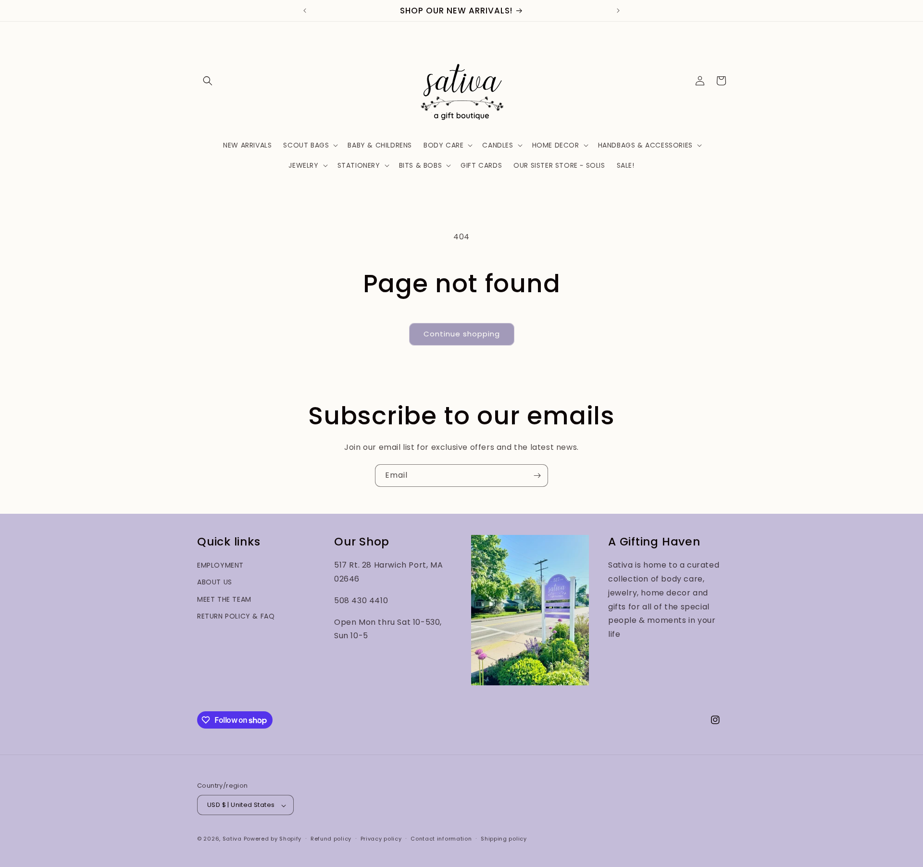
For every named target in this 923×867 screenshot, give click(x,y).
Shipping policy (504, 838)
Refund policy (331, 838)
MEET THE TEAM (224, 599)
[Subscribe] (537, 475)
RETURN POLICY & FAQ (235, 615)
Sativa (232, 839)
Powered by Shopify (273, 839)
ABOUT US (214, 582)
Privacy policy (381, 838)
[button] (207, 80)
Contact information (441, 838)
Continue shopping (462, 334)
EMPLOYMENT (220, 565)
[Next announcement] (618, 10)
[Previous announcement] (304, 10)
